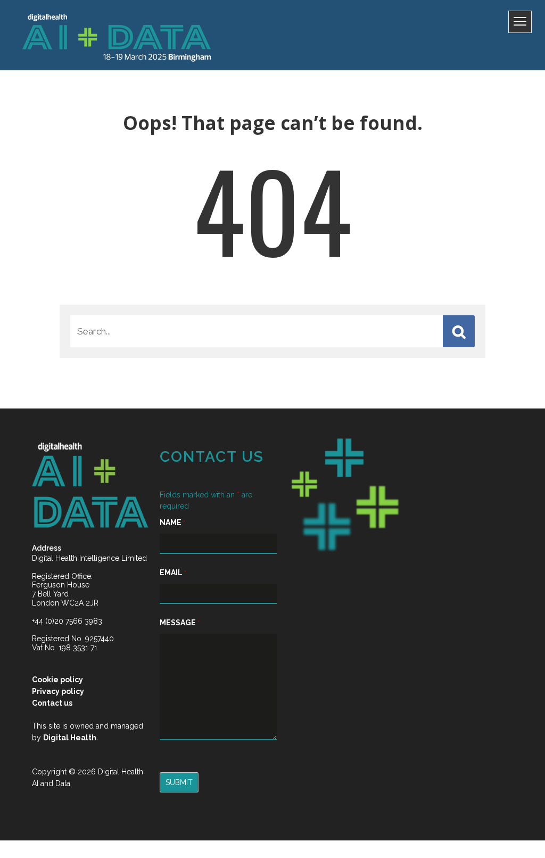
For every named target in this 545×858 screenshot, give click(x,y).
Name (172, 522)
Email (173, 572)
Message (180, 622)
